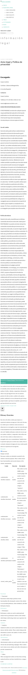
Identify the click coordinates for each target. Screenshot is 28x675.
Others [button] (2, 652)
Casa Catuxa (9, 12)
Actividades (7, 22)
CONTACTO (6, 27)
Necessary (4, 451)
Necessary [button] (3, 449)
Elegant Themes (11, 380)
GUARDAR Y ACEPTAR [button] (6, 664)
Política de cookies (14, 670)
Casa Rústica (10, 17)
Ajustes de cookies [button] (5, 405)
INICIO (5, 5)
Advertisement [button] (4, 637)
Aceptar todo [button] (13, 405)
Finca (5, 19)
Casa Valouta (10, 15)
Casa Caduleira (10, 10)
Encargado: (5, 77)
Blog (4, 24)
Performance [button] (4, 608)
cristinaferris (14, 672)
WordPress (3, 382)
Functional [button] (3, 593)
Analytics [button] (3, 622)
